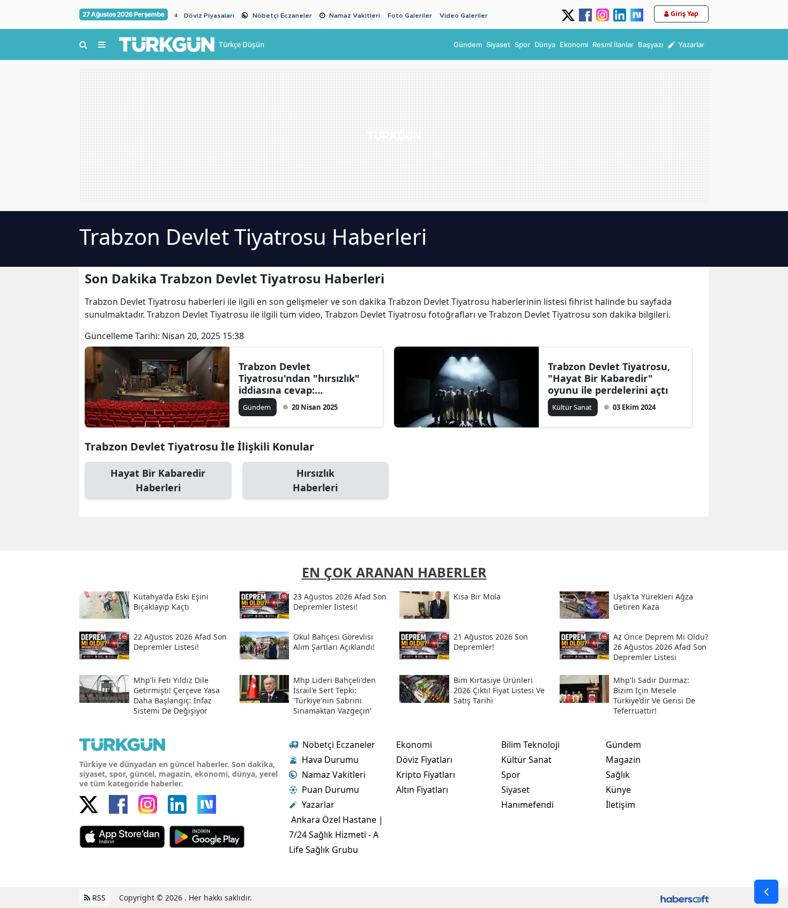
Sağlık (618, 775)
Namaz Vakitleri (354, 15)
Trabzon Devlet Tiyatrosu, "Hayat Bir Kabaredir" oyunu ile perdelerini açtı (609, 378)
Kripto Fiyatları (425, 775)
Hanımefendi (527, 805)
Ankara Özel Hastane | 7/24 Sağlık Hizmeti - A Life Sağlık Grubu (336, 835)
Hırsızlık (315, 480)
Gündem (623, 745)
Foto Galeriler (410, 15)
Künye (618, 790)
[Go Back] (766, 892)
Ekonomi (414, 745)
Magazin (623, 760)
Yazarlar (318, 805)
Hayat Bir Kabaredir (157, 480)
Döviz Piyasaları (209, 15)
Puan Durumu (330, 790)
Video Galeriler (464, 15)
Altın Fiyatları (422, 790)
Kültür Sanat (526, 760)
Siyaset (515, 790)
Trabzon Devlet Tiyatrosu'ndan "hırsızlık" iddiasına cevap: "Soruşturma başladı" (299, 378)
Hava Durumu (330, 760)
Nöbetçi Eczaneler (282, 15)
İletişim (620, 805)
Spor (511, 775)
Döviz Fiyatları (424, 760)
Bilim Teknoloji (530, 745)
